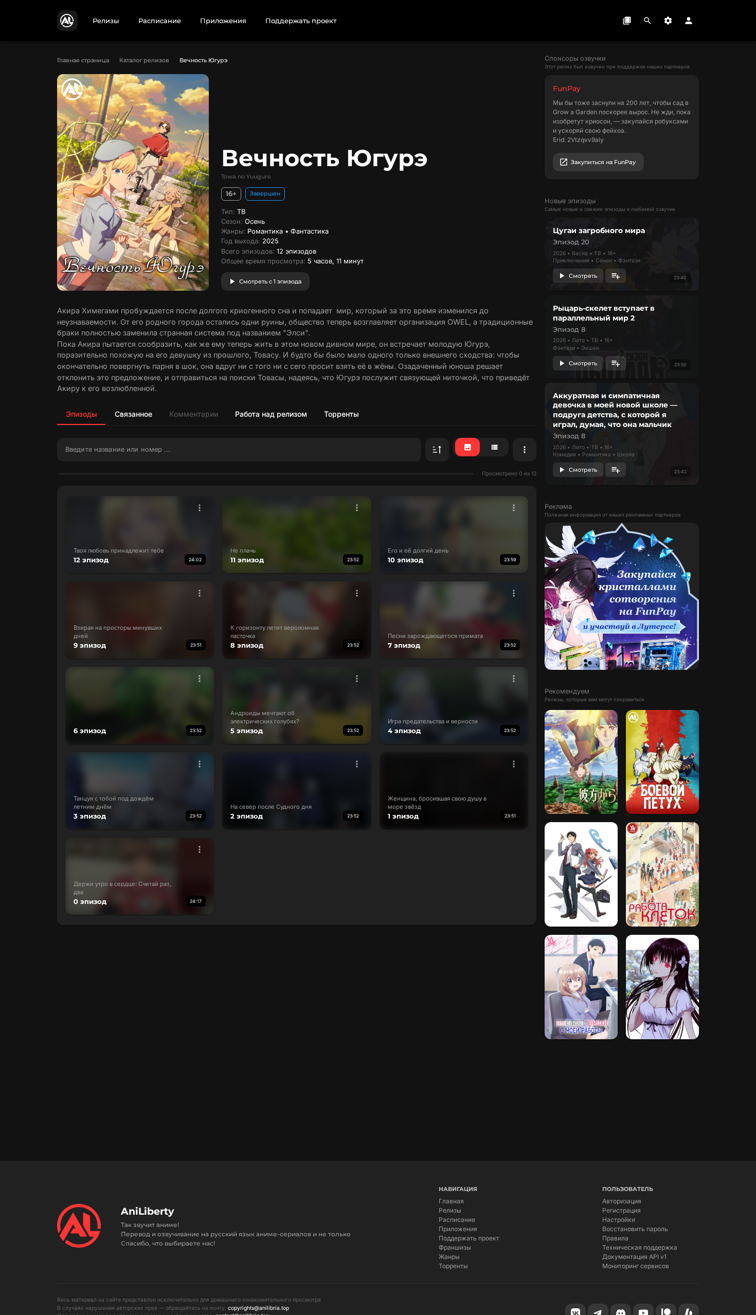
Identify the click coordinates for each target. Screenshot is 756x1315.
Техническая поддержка (639, 1247)
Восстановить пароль (635, 1229)
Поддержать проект (469, 1238)
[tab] (81, 413)
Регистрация (621, 1210)
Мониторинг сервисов (635, 1266)
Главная (451, 1201)
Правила (615, 1238)
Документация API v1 (634, 1256)
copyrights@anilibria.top (258, 1308)
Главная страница (83, 60)
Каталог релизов (144, 60)
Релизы (450, 1210)
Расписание (457, 1219)
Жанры (449, 1256)
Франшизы (455, 1247)
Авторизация (621, 1201)
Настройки (618, 1219)
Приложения (458, 1229)
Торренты (453, 1266)
